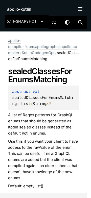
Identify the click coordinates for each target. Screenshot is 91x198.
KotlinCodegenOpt (38, 52)
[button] (80, 22)
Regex (28, 114)
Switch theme (67, 22)
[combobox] (26, 21)
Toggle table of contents (80, 9)
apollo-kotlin (19, 9)
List (25, 103)
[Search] (80, 22)
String (39, 103)
